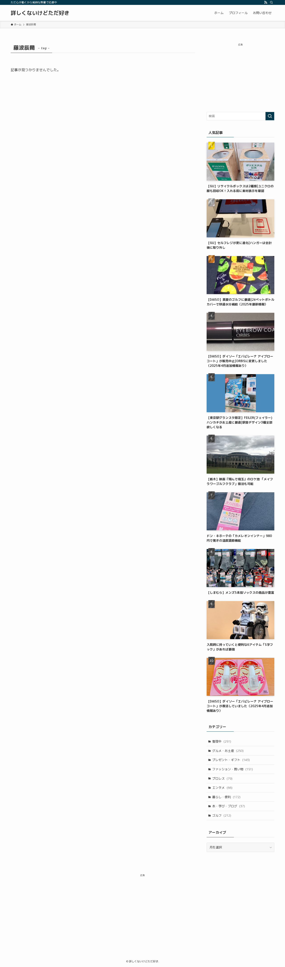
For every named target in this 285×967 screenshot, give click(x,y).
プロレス (222, 778)
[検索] (271, 2)
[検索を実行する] (269, 116)
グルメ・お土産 (228, 751)
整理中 (221, 741)
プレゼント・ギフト (231, 760)
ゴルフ (221, 815)
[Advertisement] (240, 76)
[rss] (266, 2)
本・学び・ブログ (228, 806)
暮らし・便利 (226, 797)
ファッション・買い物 (232, 769)
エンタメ (222, 787)
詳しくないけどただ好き (40, 13)
